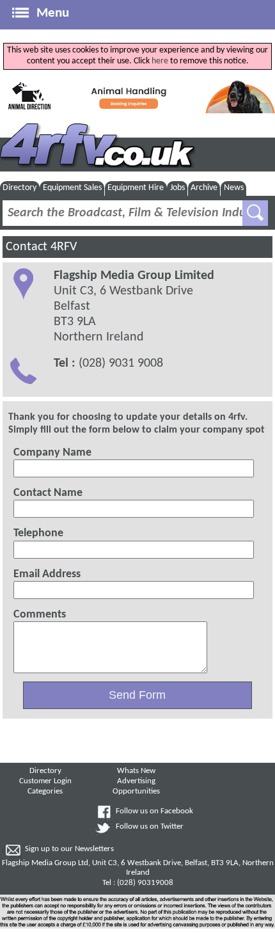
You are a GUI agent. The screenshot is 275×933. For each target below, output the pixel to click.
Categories (45, 791)
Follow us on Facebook (154, 811)
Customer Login (45, 781)
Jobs (177, 188)
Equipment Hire (135, 188)
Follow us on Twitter (150, 827)
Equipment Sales (72, 188)
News (234, 188)
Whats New (136, 771)
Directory (19, 188)
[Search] (255, 213)
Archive (204, 188)
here (160, 61)
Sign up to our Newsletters (69, 849)
